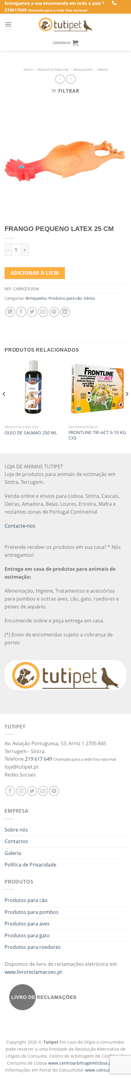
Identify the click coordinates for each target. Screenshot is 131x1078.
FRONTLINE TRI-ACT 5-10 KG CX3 (97, 435)
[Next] (127, 406)
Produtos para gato (27, 935)
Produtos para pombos (31, 912)
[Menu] (8, 24)
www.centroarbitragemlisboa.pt (81, 1063)
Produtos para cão (53, 70)
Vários (102, 70)
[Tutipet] (65, 24)
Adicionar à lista (35, 273)
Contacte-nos (20, 525)
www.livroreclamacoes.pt (33, 972)
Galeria (13, 853)
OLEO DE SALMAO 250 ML (31, 433)
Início (28, 70)
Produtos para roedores (33, 947)
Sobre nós (16, 829)
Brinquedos (83, 70)
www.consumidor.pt (105, 1070)
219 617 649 (38, 759)
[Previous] (4, 406)
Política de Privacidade (30, 864)
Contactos (16, 841)
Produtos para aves (27, 923)
